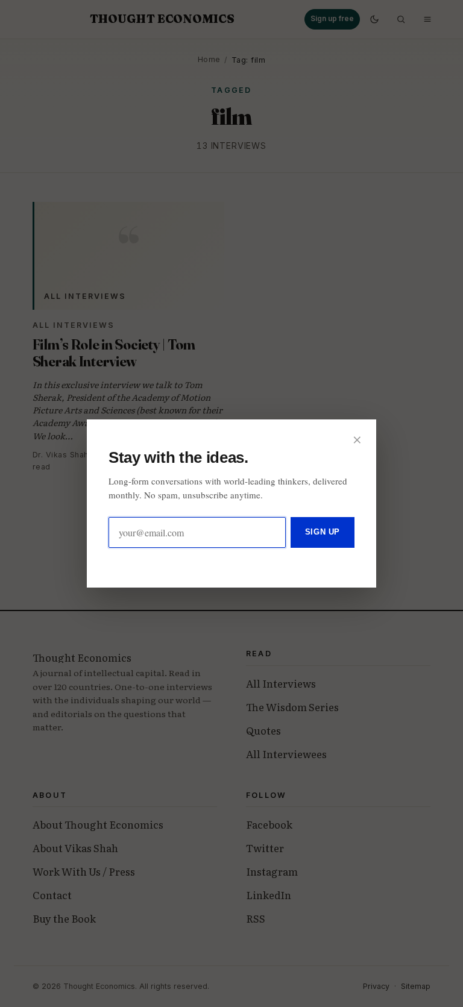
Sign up (322, 531)
